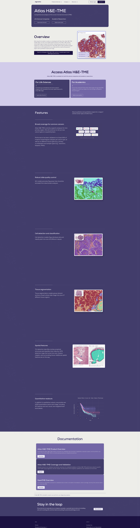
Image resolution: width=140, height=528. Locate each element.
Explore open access (59, 22)
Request (41, 471)
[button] (57, 2)
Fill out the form (98, 509)
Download (41, 456)
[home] (38, 2)
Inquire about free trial (41, 22)
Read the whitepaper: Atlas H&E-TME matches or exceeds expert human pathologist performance (53, 53)
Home (36, 525)
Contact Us (89, 525)
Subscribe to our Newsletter (93, 527)
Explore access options (77, 95)
